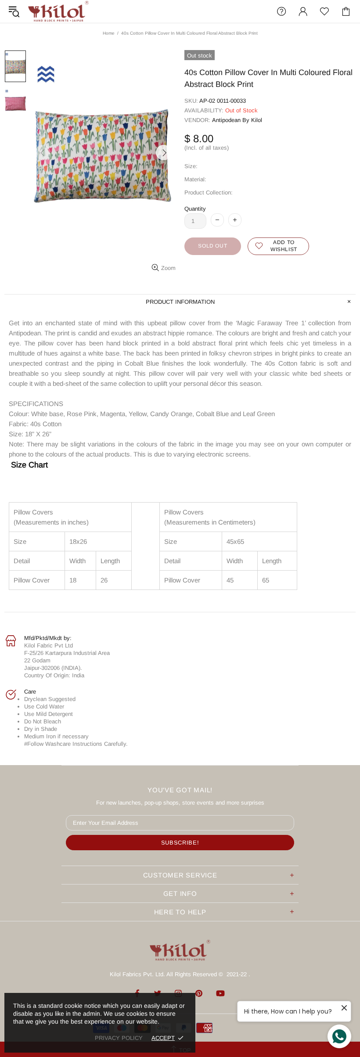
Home (109, 33)
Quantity (195, 208)
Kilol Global (58, 11)
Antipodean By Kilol (237, 120)
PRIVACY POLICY (119, 1038)
